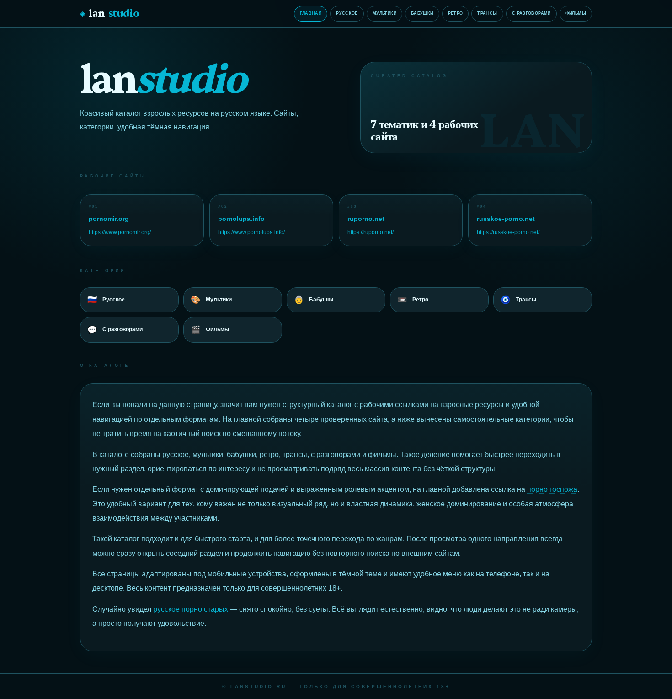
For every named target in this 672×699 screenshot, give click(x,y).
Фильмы (575, 13)
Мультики (384, 13)
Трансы (487, 13)
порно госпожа (552, 489)
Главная (311, 13)
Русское (347, 13)
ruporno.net (365, 218)
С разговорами (531, 13)
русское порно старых (190, 609)
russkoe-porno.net (506, 218)
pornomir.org (109, 218)
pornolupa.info (241, 218)
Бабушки (422, 13)
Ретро (455, 13)
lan (109, 13)
